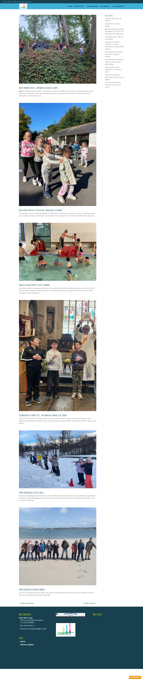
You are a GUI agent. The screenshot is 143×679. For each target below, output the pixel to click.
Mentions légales (26, 645)
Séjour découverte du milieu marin (32, 589)
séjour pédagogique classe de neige (31, 492)
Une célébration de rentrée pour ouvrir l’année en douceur (114, 54)
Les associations (118, 6)
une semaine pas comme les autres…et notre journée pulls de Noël (114, 62)
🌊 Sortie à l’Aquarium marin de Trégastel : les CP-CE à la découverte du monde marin (114, 31)
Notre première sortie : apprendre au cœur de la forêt (38, 87)
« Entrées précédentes (26, 603)
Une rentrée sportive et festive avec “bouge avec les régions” (41, 210)
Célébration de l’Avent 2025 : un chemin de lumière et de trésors (43, 415)
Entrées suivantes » (90, 603)
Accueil (69, 6)
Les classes (104, 6)
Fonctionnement (92, 6)
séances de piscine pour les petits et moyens (34, 284)
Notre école (79, 6)
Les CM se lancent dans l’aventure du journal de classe (113, 85)
